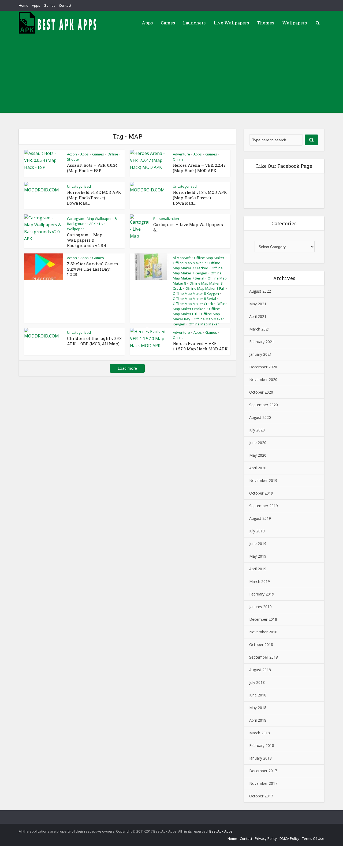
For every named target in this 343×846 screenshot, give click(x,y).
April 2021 (257, 316)
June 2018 (257, 695)
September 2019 (263, 505)
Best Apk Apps (221, 831)
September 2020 (263, 404)
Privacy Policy (266, 838)
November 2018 (263, 631)
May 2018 (257, 707)
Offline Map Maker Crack (193, 303)
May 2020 (257, 455)
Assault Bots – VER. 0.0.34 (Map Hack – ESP (92, 167)
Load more (127, 368)
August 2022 (260, 291)
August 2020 (260, 417)
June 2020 (257, 442)
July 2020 (257, 430)
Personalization (166, 218)
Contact (65, 5)
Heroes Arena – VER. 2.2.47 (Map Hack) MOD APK (199, 167)
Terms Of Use (313, 838)
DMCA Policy (289, 838)
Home (23, 5)
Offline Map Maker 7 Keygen (198, 270)
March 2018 (259, 732)
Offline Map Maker (209, 257)
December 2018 (263, 619)
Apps (36, 5)
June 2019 (257, 543)
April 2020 (257, 467)
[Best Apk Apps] (59, 23)
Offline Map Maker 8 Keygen (196, 293)
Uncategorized (79, 186)
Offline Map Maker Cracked (200, 306)
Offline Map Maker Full (196, 311)
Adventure (181, 154)
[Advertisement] (171, 75)
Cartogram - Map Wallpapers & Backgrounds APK (92, 221)
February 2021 (261, 341)
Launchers (194, 23)
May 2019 (257, 556)
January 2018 (260, 758)
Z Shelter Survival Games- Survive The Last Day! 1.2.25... (93, 269)
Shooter (73, 159)
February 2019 (261, 594)
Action (72, 154)
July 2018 (257, 682)
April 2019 (257, 568)
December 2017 (263, 770)
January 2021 (260, 354)
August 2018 (260, 669)
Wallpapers (294, 23)
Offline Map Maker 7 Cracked (196, 265)
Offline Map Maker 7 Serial (197, 276)
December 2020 (263, 366)
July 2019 (257, 530)
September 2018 (263, 657)
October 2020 (261, 392)
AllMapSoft (182, 257)
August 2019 (260, 518)
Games (49, 5)
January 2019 (260, 606)
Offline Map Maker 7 (189, 262)
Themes (265, 23)
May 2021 (257, 303)
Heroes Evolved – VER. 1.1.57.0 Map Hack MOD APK (200, 346)
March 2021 (259, 329)
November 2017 (263, 783)
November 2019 (263, 480)
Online (112, 154)
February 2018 (261, 745)
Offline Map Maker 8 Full (205, 288)
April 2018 (257, 720)
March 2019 (259, 581)
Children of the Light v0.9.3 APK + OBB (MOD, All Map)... (94, 341)
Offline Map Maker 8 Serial (194, 298)
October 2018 (261, 644)
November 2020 (263, 379)
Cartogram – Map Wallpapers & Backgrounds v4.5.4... (88, 240)
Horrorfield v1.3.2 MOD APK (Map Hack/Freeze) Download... (94, 198)
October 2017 (261, 795)
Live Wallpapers (231, 23)
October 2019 (261, 493)
